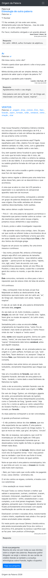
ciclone (30, 110)
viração (5, 115)
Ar (3, 53)
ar (10, 14)
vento (42, 113)
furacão (5, 113)
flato (42, 110)
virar (11, 115)
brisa (23, 110)
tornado (19, 113)
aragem (16, 110)
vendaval (34, 113)
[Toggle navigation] (43, 3)
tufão (26, 113)
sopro (12, 113)
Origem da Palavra (11, 3)
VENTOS (6, 107)
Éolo (36, 110)
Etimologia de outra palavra (17, 11)
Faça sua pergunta (12, 566)
